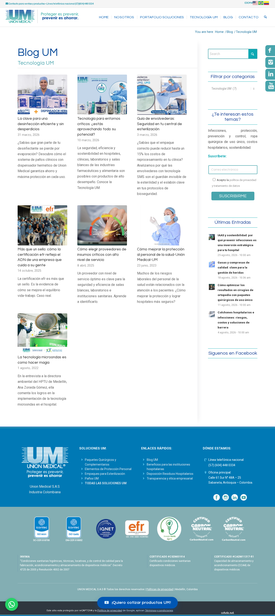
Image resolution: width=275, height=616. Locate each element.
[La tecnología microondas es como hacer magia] (42, 333)
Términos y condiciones (159, 610)
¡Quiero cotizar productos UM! (137, 603)
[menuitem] (104, 17)
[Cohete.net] (227, 612)
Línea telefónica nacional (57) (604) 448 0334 (70, 4)
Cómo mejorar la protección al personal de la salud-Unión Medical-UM (161, 254)
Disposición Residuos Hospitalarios (170, 473)
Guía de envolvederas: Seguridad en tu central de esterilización (159, 124)
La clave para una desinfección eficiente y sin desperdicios (41, 124)
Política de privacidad (109, 610)
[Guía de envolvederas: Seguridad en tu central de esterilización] (162, 95)
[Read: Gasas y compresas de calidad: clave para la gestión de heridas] (212, 264)
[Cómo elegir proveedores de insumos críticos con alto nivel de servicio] (102, 225)
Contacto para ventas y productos (26, 4)
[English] (255, 3)
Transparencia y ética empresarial (170, 478)
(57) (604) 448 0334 (221, 465)
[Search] (265, 17)
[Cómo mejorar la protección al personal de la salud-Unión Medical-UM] (162, 225)
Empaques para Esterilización (105, 473)
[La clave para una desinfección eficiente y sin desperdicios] (42, 95)
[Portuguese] (261, 3)
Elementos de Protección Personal (108, 469)
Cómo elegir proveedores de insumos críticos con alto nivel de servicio (101, 254)
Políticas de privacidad (159, 589)
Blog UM (152, 459)
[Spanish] (266, 3)
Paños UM (92, 478)
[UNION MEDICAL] (42, 17)
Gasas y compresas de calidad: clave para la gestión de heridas (233, 267)
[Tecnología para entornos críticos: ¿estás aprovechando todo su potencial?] (102, 95)
